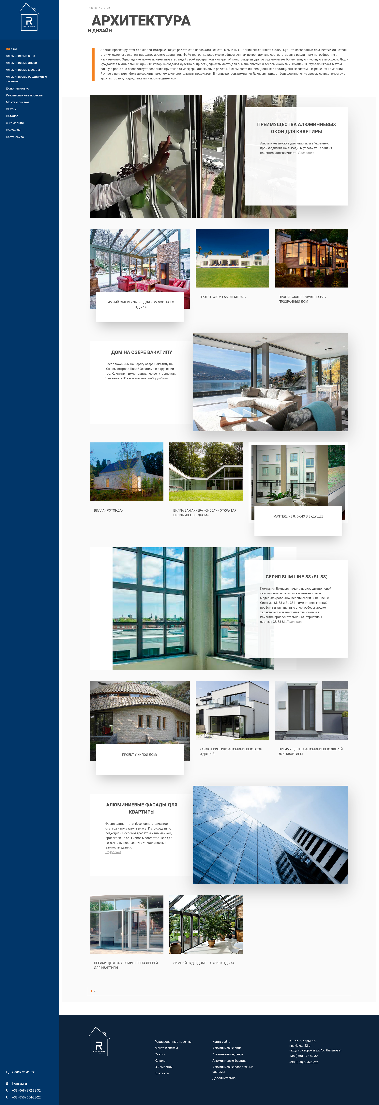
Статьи (11, 109)
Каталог (12, 116)
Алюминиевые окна (20, 56)
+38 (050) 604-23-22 (26, 1097)
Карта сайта (15, 137)
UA (15, 49)
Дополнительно (17, 88)
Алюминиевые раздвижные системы (26, 79)
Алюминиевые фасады (23, 70)
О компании (15, 123)
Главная (93, 7)
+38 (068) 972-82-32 (26, 1090)
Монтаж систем (17, 102)
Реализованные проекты (24, 95)
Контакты (13, 130)
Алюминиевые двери (21, 63)
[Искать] (7, 1072)
